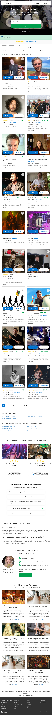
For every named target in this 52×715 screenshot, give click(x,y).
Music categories (18, 704)
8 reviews (11, 120)
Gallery (16, 706)
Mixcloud (48, 712)
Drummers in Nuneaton (32, 431)
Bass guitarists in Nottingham (9, 418)
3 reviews (36, 81)
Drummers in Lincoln (32, 428)
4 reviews (11, 157)
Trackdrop (42, 712)
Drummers (11, 45)
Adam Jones (38, 472)
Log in (45, 3)
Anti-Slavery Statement (30, 707)
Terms (2, 704)
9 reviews (36, 351)
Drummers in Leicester (7, 428)
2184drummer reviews (30, 41)
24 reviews (11, 351)
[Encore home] (8, 3)
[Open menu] (4, 3)
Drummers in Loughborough (8, 426)
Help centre (4, 702)
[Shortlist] (41, 3)
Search (37, 3)
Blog (15, 708)
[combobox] (14, 48)
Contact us (3, 708)
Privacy (3, 706)
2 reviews (5, 81)
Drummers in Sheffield (7, 431)
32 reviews (36, 313)
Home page (4, 45)
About (28, 702)
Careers (29, 704)
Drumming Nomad (15, 472)
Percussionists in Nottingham (9, 416)
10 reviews (36, 120)
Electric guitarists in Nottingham (34, 416)
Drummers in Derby (32, 426)
